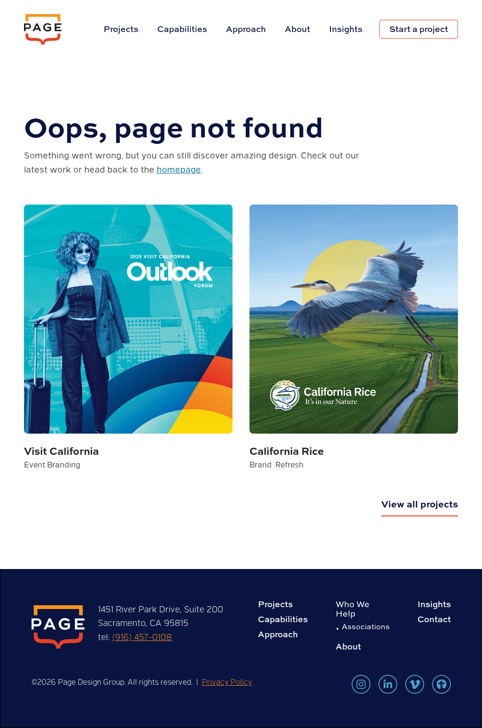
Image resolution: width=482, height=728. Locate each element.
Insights (345, 29)
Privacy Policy (227, 681)
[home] (43, 29)
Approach (246, 29)
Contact (434, 619)
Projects (121, 29)
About (297, 29)
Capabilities (182, 29)
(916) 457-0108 (142, 637)
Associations (366, 626)
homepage (179, 169)
